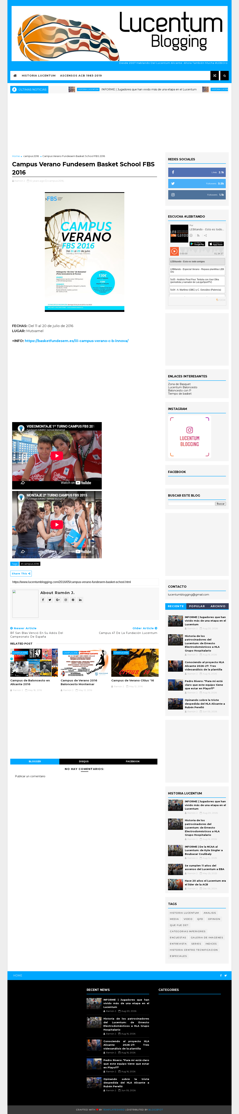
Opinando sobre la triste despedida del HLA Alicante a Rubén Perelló (205, 703)
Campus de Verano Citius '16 (132, 680)
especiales (178, 956)
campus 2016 (31, 156)
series (196, 943)
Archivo (218, 606)
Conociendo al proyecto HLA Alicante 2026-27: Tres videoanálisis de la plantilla (204, 666)
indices (211, 943)
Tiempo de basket (180, 393)
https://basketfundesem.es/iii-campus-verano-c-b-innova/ (76, 341)
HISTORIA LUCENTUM (39, 75)
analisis (210, 912)
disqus (84, 761)
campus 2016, (56, 180)
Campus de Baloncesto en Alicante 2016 (30, 682)
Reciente (176, 606)
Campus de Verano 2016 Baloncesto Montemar (79, 682)
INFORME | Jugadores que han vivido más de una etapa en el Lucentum (125, 89)
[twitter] (226, 975)
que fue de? (179, 925)
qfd (200, 919)
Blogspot (155, 1109)
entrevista (178, 943)
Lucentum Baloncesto (182, 387)
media (174, 919)
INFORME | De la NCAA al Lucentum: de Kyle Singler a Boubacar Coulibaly (204, 850)
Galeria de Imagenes (207, 937)
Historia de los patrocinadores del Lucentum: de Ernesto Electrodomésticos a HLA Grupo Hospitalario (202, 643)
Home (16, 156)
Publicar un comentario (30, 776)
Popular (197, 606)
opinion (214, 919)
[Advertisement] (119, 122)
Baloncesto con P (179, 390)
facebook (133, 761)
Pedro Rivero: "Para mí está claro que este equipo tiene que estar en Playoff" (204, 685)
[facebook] (221, 975)
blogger (35, 761)
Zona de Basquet (179, 384)
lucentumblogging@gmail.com (188, 594)
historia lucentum (65, 89)
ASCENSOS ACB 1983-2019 (81, 75)
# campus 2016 (30, 563)
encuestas (178, 937)
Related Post (21, 643)
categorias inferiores (188, 931)
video (188, 919)
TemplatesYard (114, 1109)
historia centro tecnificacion (194, 949)
